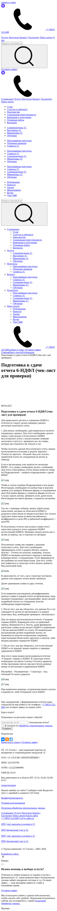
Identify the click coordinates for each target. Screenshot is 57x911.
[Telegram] (11, 739)
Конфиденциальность (12, 798)
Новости (11, 185)
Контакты (12, 122)
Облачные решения (16, 143)
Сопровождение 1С (17, 127)
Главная (5, 352)
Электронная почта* (39, 722)
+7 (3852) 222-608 (10, 818)
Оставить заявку (9, 69)
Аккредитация (8, 785)
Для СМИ (12, 195)
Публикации (13, 182)
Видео (10, 192)
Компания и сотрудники (19, 117)
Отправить (7, 728)
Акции (10, 187)
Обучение (12, 135)
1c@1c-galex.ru (26, 818)
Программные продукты (19, 140)
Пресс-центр (46, 37)
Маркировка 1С (15, 133)
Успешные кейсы (15, 120)
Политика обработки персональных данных (23, 808)
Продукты (14, 37)
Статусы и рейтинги (17, 109)
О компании (7, 99)
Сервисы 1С (13, 146)
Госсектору (33, 37)
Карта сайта (32, 815)
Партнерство (13, 112)
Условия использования (13, 803)
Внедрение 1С (14, 130)
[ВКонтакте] (3, 739)
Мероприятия (14, 190)
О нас (10, 106)
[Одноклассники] (7, 739)
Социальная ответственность (21, 114)
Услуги (4, 37)
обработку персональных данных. (36, 725)
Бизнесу (24, 37)
